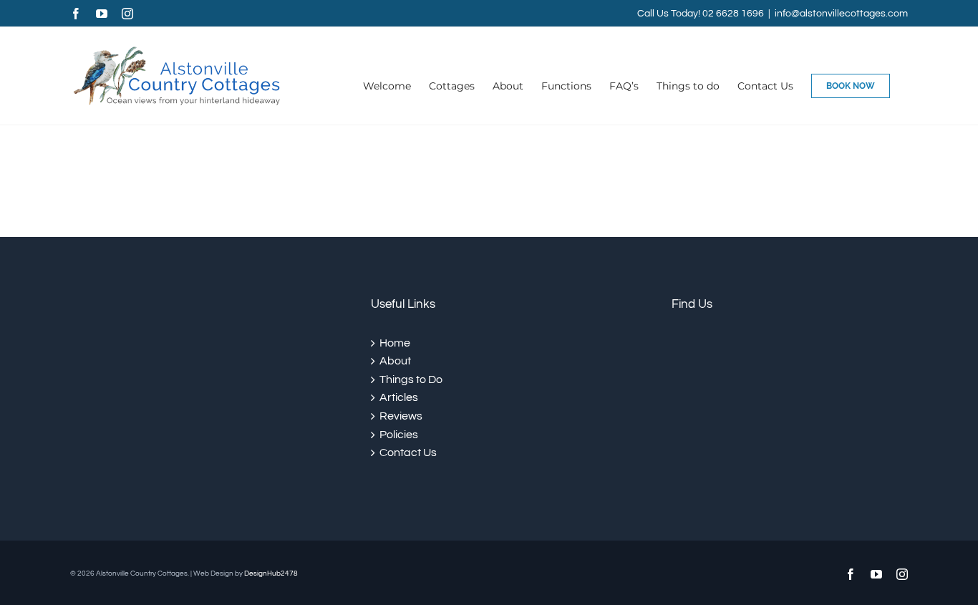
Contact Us (408, 452)
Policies (398, 434)
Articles (398, 397)
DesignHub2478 (271, 573)
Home (394, 343)
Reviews (400, 416)
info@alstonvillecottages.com (841, 14)
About (395, 361)
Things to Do (410, 379)
